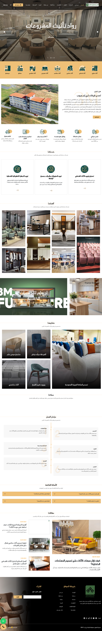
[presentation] (4, 32)
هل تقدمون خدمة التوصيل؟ (43, 501)
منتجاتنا (73, 599)
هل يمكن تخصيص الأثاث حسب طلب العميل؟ (89, 494)
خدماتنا (73, 596)
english (5, 5)
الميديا (40, 5)
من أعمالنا (52, 5)
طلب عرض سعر (60, 610)
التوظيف (61, 606)
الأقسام (65, 5)
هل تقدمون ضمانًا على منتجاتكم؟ (41, 493)
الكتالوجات (59, 5)
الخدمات (71, 5)
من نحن (76, 5)
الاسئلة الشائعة (72, 606)
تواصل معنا (28, 5)
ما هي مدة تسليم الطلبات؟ (93, 501)
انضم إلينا (34, 5)
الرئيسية (82, 5)
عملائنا (61, 599)
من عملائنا (46, 5)
